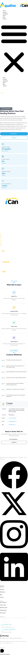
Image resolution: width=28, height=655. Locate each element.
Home (4, 10)
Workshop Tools (3, 607)
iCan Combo (3, 612)
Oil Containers (3, 602)
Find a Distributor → (14, 439)
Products (5, 12)
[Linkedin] (14, 582)
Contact (4, 18)
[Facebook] (14, 488)
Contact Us (14, 137)
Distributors (5, 14)
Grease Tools (3, 605)
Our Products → (14, 133)
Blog (4, 17)
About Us (2, 586)
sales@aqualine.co (13, 421)
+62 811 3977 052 (12, 418)
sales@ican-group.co (7, 631)
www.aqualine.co (12, 424)
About (4, 15)
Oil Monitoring (3, 610)
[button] (14, 48)
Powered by (4, 654)
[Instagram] (14, 550)
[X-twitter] (14, 517)
